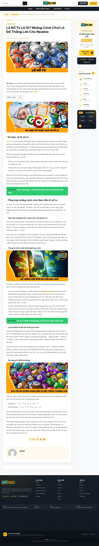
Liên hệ (81, 490)
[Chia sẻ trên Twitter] (33, 439)
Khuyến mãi (82, 496)
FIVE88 (30, 9)
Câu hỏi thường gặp (40, 493)
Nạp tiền (82, 116)
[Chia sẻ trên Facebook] (30, 439)
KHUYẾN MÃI (57, 9)
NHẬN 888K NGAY (86, 52)
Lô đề (59, 490)
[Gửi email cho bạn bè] (37, 439)
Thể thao (60, 485)
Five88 (35, 92)
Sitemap (38, 496)
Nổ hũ (59, 499)
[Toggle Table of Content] (19, 97)
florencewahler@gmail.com (56, 507)
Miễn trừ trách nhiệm (41, 490)
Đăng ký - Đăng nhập (84, 493)
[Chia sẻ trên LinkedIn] (44, 439)
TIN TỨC (67, 9)
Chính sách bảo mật (40, 487)
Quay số (60, 496)
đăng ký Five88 (47, 291)
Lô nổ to (9, 141)
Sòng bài (60, 487)
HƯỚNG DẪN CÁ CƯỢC (42, 9)
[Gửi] (25, 3)
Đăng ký (82, 120)
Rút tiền (90, 116)
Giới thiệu (38, 485)
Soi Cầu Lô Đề (15, 14)
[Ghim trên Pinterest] (40, 439)
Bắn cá (59, 493)
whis (27, 38)
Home (6, 14)
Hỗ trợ (90, 120)
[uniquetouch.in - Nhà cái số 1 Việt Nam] (49, 3)
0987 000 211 (37, 507)
